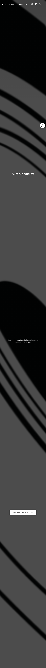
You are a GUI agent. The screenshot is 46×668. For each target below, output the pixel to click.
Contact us (22, 4)
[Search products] (42, 125)
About (11, 4)
